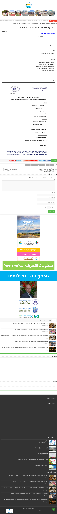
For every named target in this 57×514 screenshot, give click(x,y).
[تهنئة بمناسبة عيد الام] (52, 455)
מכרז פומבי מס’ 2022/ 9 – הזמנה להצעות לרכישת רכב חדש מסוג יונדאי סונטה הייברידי (46, 170)
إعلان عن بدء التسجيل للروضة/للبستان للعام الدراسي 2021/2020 (33, 459)
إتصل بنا (46, 441)
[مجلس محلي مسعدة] (28, 5)
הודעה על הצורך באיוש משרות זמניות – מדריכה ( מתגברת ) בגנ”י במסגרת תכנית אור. (30, 323)
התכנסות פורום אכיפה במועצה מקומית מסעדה (10, 169)
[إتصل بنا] (52, 442)
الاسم (53, 192)
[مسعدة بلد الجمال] (28, 13)
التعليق (53, 179)
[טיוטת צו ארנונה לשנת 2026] (52, 467)
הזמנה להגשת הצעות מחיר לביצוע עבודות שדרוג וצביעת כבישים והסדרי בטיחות (31, 341)
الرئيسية (55, 23)
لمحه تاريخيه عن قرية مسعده (41, 447)
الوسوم (39, 320)
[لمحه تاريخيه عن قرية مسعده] (52, 449)
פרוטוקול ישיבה (42, 164)
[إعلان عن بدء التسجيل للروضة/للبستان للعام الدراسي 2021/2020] (52, 461)
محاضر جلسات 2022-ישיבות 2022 (38, 23)
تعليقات (44, 320)
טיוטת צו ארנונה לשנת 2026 (41, 465)
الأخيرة (54, 320)
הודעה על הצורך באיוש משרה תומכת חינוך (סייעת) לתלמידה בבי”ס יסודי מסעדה (31, 329)
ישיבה (52, 164)
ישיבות (48, 164)
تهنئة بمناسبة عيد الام (43, 453)
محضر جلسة (28, 164)
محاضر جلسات (49, 23)
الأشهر (49, 320)
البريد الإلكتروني (51, 197)
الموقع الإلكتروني (51, 202)
